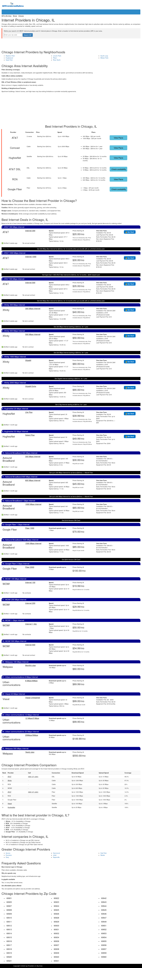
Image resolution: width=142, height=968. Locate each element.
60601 (9, 898)
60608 (9, 909)
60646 (103, 913)
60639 (56, 952)
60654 (103, 937)
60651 (103, 925)
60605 (9, 902)
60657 (103, 949)
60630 (56, 925)
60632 (56, 933)
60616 (9, 941)
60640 (56, 956)
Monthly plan (30, 665)
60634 (56, 937)
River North (57, 60)
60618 (9, 949)
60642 (103, 898)
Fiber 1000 (29, 528)
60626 (56, 913)
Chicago (21, 16)
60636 (56, 941)
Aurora (8, 853)
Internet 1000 (30, 256)
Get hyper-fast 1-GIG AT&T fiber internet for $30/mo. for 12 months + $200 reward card (71, 275)
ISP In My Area (6, 16)
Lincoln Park (57, 56)
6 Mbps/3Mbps (31, 680)
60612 (9, 925)
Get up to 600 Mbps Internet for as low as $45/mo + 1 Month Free (71, 496)
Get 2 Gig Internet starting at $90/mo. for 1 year (71, 404)
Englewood (9, 58)
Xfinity (10, 780)
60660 (103, 956)
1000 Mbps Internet (33, 504)
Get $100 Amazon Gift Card (71, 520)
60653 (103, 933)
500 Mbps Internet (32, 334)
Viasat (10, 803)
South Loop (104, 56)
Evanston (9, 855)
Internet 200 (30, 603)
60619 (9, 952)
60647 (103, 917)
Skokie (102, 855)
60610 (9, 917)
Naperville (56, 857)
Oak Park (103, 853)
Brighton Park (10, 56)
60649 (103, 921)
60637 (56, 945)
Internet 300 (30, 230)
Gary (7, 857)
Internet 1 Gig (31, 624)
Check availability (118, 169)
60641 (56, 960)
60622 (56, 898)
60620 (9, 956)
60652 (103, 929)
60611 (9, 921)
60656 (103, 945)
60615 (9, 937)
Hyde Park (9, 60)
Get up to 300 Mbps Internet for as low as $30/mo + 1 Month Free (71, 473)
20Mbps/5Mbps (31, 735)
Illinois (15, 16)
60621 (9, 960)
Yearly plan (29, 752)
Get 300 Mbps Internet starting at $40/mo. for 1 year (71, 327)
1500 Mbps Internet (33, 543)
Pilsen (55, 58)
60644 (103, 906)
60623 (56, 902)
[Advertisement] (71, 43)
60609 (9, 913)
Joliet (54, 855)
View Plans (118, 137)
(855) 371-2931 (33, 777)
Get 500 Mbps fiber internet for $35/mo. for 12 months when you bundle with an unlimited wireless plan (71, 301)
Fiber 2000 (29, 567)
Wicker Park (104, 58)
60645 (103, 909)
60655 (103, 941)
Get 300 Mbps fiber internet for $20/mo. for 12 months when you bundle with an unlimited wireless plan (71, 249)
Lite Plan (29, 412)
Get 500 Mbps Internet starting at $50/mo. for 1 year (71, 352)
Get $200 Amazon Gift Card (71, 559)
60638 (56, 949)
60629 (56, 921)
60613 (9, 929)
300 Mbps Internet (32, 308)
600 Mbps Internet (32, 480)
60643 (103, 902)
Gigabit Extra (30, 386)
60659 (103, 952)
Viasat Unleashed (32, 697)
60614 (9, 933)
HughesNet (11, 807)
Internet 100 (30, 582)
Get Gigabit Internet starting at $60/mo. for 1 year (71, 378)
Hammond (56, 853)
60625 (56, 909)
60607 (9, 906)
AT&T (9, 777)
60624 (56, 906)
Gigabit (28, 360)
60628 (56, 917)
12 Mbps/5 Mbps (32, 718)
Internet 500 (30, 282)
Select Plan (30, 435)
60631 (56, 929)
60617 (9, 945)
